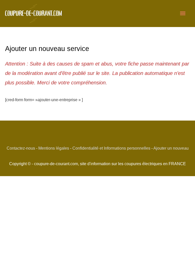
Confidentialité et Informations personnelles (111, 148)
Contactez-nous (21, 148)
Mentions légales (53, 148)
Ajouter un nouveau (171, 148)
